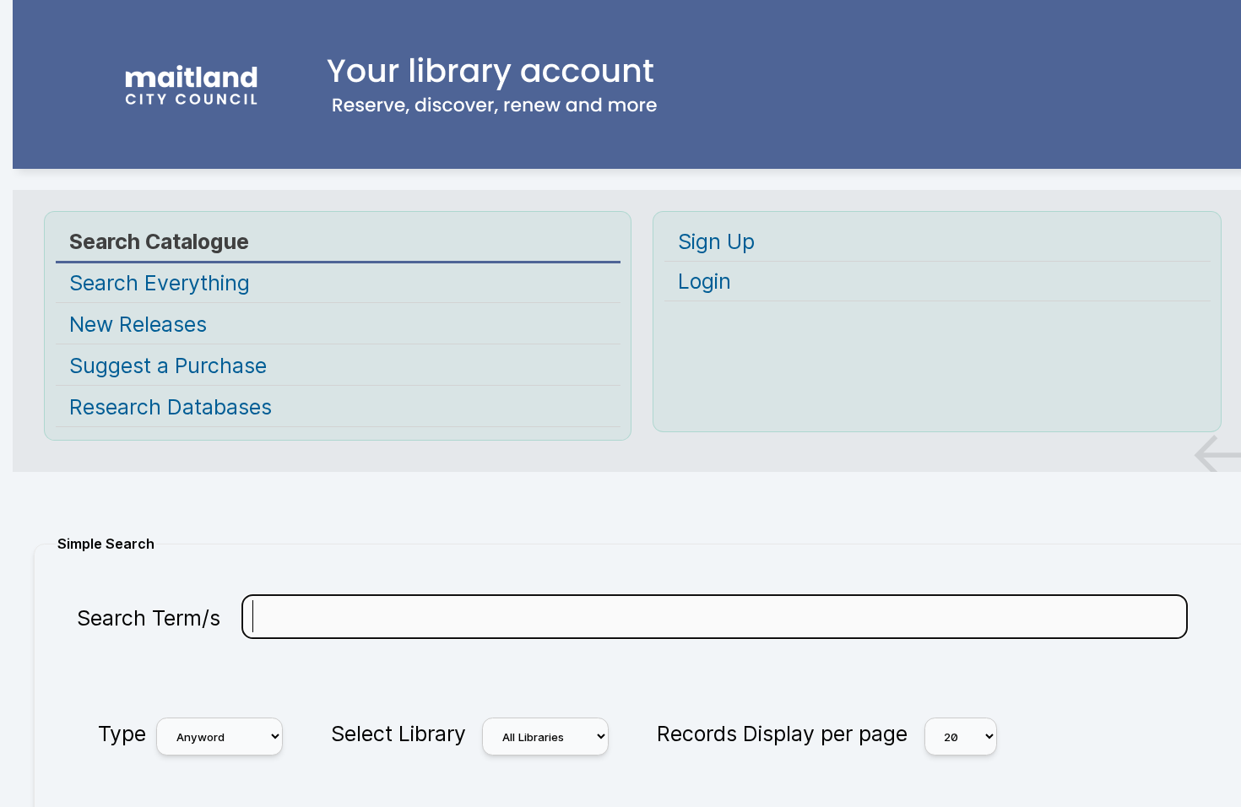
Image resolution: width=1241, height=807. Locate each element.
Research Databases (170, 407)
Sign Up (716, 241)
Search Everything (159, 282)
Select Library (398, 733)
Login (704, 281)
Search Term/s (148, 618)
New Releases (138, 324)
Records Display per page (782, 733)
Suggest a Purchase (168, 365)
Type (122, 733)
